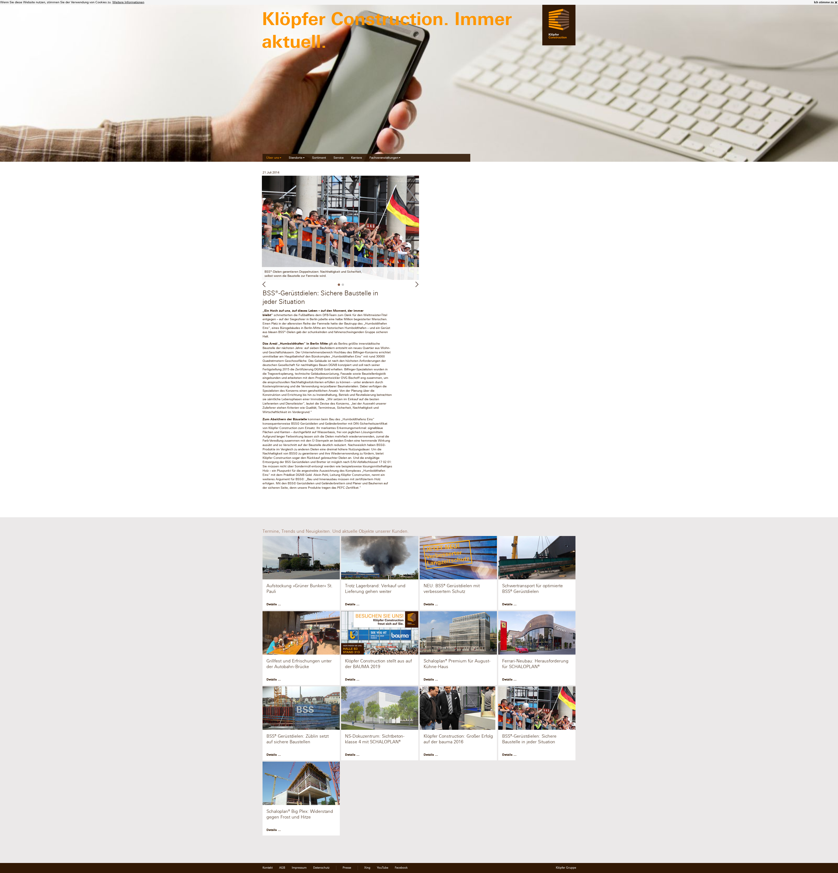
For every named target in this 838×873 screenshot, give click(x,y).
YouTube (382, 868)
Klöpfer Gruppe (566, 868)
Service (338, 158)
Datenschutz (321, 868)
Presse (347, 868)
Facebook (401, 868)
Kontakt (268, 868)
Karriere (356, 158)
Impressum (299, 868)
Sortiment (319, 158)
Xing (367, 868)
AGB (282, 868)
